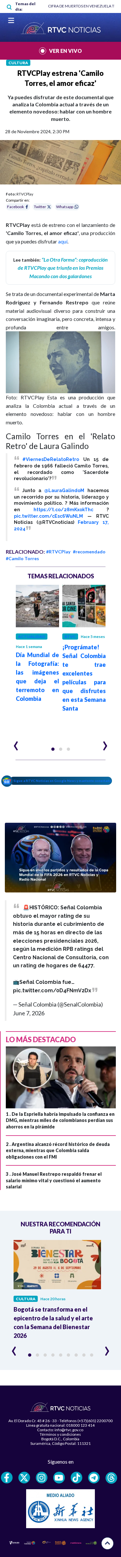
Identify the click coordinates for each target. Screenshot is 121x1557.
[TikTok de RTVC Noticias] (76, 1477)
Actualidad (31, 636)
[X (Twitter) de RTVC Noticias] (24, 1477)
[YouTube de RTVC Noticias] (59, 1477)
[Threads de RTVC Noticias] (111, 1478)
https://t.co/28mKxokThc (63, 509)
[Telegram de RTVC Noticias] (94, 1477)
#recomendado (89, 551)
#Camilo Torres (22, 558)
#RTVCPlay (58, 551)
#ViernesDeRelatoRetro (50, 459)
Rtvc (70, 636)
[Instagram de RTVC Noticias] (41, 1477)
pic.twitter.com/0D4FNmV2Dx (52, 990)
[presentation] (16, 743)
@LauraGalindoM (64, 490)
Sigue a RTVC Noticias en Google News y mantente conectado (62, 781)
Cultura (18, 62)
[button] (53, 749)
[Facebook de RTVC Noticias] (7, 1477)
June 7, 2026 (29, 1013)
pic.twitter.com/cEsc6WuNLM (48, 516)
